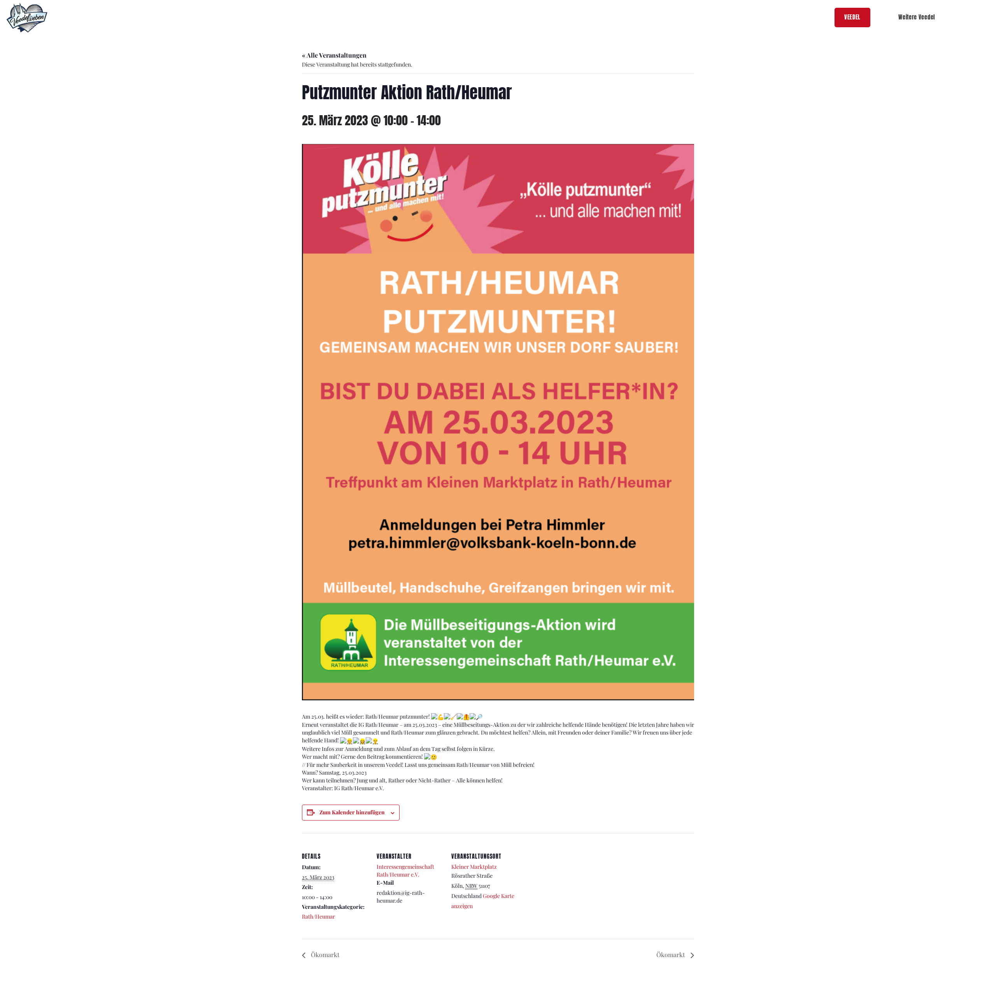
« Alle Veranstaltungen (334, 55)
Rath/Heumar (318, 916)
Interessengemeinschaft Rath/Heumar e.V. (405, 870)
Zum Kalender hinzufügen (352, 812)
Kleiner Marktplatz (474, 866)
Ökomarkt (324, 954)
